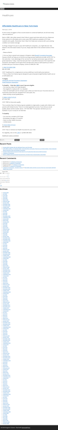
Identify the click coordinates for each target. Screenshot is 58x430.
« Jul (1, 185)
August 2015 (6, 344)
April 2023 (5, 226)
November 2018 (6, 289)
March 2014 (5, 366)
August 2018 (6, 293)
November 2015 (6, 340)
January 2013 (6, 373)
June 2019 (5, 278)
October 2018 (6, 290)
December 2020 (6, 252)
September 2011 (6, 376)
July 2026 (5, 194)
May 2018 (5, 297)
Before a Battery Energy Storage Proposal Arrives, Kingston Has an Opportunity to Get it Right (24, 154)
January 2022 (6, 236)
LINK (17, 85)
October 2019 (6, 273)
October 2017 (6, 308)
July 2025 (5, 211)
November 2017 (6, 306)
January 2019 (6, 286)
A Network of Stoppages (8, 153)
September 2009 (6, 411)
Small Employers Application (10, 82)
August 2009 (6, 413)
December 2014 (6, 356)
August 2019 (6, 276)
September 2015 (6, 343)
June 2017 (5, 314)
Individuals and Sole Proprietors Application (14, 80)
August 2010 (6, 395)
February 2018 (6, 302)
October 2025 (6, 207)
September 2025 (6, 208)
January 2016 (6, 337)
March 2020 (5, 265)
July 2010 (5, 397)
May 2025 (5, 214)
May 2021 (5, 246)
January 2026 (6, 202)
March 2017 (5, 318)
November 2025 (6, 205)
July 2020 (5, 259)
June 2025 (5, 213)
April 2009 (5, 419)
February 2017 (6, 319)
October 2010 (6, 392)
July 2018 (5, 295)
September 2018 (6, 292)
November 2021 (6, 239)
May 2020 (5, 262)
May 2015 (5, 349)
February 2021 (6, 249)
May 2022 (5, 233)
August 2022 (6, 232)
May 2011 (5, 382)
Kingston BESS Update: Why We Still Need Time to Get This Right (17, 147)
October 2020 (6, 255)
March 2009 (5, 420)
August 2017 (6, 311)
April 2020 (5, 264)
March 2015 (5, 352)
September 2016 (6, 327)
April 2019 (5, 281)
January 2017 (6, 321)
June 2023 (5, 223)
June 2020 (5, 261)
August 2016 (6, 328)
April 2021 (5, 248)
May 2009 (5, 417)
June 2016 (5, 331)
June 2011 (5, 381)
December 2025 (6, 204)
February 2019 (6, 284)
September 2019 (6, 274)
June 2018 (5, 296)
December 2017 (6, 305)
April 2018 (5, 299)
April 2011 (5, 384)
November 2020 (6, 254)
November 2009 (6, 409)
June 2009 (5, 416)
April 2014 (5, 365)
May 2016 (5, 333)
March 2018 (5, 300)
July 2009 (5, 414)
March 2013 (5, 372)
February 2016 (6, 335)
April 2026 (5, 198)
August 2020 (6, 258)
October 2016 (6, 325)
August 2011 (6, 378)
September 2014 (6, 360)
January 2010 (6, 406)
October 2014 (6, 359)
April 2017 (5, 316)
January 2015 (6, 354)
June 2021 (5, 245)
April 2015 (5, 350)
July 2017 (5, 312)
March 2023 (5, 227)
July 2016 (5, 330)
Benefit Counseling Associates (43, 55)
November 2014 (6, 357)
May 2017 (5, 315)
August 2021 (6, 242)
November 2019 (6, 271)
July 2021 (5, 243)
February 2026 (6, 201)
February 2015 (6, 353)
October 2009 (6, 410)
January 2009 (6, 423)
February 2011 (6, 387)
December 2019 (6, 270)
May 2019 (5, 280)
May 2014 (5, 363)
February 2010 (6, 404)
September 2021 (6, 240)
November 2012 (6, 375)
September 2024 (6, 217)
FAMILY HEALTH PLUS (9, 97)
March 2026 (5, 200)
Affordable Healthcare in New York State (20, 26)
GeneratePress (26, 427)
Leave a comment (14, 136)
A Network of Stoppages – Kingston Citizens (13, 167)
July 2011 (5, 379)
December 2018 (6, 287)
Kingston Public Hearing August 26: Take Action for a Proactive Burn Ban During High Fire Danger (25, 151)
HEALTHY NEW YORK (9, 67)
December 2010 (6, 390)
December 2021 (6, 238)
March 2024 (5, 220)
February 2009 (6, 422)
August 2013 (6, 369)
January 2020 (6, 268)
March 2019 (5, 283)
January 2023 (6, 230)
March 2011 (5, 385)
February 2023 (6, 229)
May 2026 (5, 197)
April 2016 (5, 334)
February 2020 (6, 267)
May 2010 (5, 400)
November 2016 (6, 324)
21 (6, 180)
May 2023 (5, 224)
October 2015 (6, 341)
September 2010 (6, 394)
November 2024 (6, 216)
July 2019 (5, 277)
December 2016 (6, 322)
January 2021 (6, 251)
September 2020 (6, 257)
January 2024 (6, 221)
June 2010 (5, 398)
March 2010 (5, 403)
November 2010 (6, 391)
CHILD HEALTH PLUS (9, 125)
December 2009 (6, 407)
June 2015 (5, 347)
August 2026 (6, 192)
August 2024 (6, 219)
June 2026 (5, 195)
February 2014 (6, 368)
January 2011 (6, 388)
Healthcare (5, 136)
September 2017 (6, 309)
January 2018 (6, 303)
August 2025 (6, 210)
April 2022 (5, 235)
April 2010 (5, 401)
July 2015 (5, 346)
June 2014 (5, 362)
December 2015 (6, 338)
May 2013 (5, 371)
